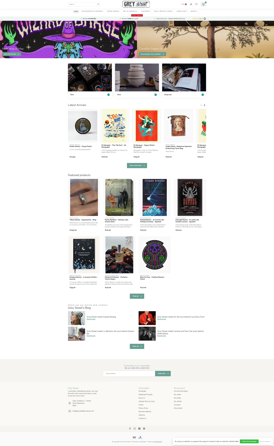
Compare (177, 405)
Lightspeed (142, 441)
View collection (136, 165)
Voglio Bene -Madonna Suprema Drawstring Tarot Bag (179, 147)
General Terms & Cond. (147, 401)
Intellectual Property (146, 394)
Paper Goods (113, 11)
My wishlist (178, 401)
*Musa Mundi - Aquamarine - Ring (83, 220)
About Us (142, 398)
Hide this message (249, 441)
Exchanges (142, 391)
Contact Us (142, 418)
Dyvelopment (158, 441)
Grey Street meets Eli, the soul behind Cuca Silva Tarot (180, 317)
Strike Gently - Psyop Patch (81, 146)
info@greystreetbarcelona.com (83, 411)
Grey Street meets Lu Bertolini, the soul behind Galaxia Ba (110, 332)
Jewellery (181, 11)
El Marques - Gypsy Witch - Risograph (145, 146)
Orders (141, 405)
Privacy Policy (143, 408)
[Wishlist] (196, 4)
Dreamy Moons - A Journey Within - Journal (84, 278)
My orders (177, 394)
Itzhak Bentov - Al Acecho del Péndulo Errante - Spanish (152, 221)
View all (136, 296)
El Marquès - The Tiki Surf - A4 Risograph (114, 146)
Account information (181, 391)
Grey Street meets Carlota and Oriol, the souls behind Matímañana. (180, 332)
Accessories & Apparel (92, 11)
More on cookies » (265, 441)
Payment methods (145, 411)
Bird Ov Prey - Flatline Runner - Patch (152, 278)
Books (194, 11)
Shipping (142, 415)
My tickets (177, 398)
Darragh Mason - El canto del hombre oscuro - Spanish (187, 221)
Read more (91, 319)
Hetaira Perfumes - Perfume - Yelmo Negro (116, 278)
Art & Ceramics (130, 11)
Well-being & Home (163, 11)
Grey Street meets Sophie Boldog (101, 317)
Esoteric (146, 11)
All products (178, 408)
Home (76, 11)
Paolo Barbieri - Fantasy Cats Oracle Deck (116, 221)
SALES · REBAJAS (137, 15)
